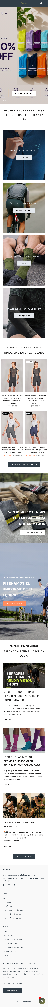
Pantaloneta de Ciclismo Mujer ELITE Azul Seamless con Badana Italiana (36, 450)
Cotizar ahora (14, 603)
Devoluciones (8, 935)
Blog (4, 898)
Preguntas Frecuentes (12, 939)
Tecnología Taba (10, 951)
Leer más (8, 719)
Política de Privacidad (12, 914)
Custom (6, 955)
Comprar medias (33, 532)
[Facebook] (3, 885)
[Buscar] (41, 3)
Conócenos (7, 902)
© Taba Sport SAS (24, 1002)
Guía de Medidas (10, 943)
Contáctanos (8, 906)
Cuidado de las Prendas (13, 947)
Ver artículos (24, 857)
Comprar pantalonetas (24, 464)
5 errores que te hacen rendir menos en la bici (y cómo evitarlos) (21, 696)
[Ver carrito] (45, 3)
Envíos (5, 931)
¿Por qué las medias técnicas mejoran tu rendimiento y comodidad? (22, 761)
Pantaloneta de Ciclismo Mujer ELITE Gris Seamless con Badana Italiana (12, 450)
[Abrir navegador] (3, 3)
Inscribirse (12, 990)
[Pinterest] (14, 885)
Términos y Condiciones (13, 910)
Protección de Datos (12, 918)
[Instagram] (9, 885)
